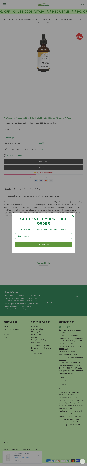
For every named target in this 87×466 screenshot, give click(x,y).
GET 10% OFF (43, 244)
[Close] (72, 215)
